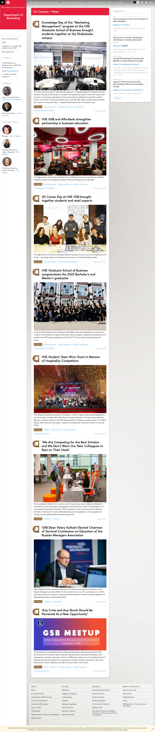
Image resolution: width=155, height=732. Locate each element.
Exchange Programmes (69, 704)
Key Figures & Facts (37, 694)
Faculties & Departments (39, 701)
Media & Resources (131, 687)
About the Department (10, 39)
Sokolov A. (135, 64)
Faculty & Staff (36, 707)
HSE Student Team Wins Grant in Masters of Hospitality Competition (71, 359)
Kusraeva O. (128, 90)
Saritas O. (116, 64)
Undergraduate (67, 697)
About (34, 687)
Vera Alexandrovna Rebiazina (11, 99)
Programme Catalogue (69, 694)
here (84, 728)
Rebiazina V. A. (118, 25)
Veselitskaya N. (126, 64)
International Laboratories (101, 690)
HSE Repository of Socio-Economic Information (134, 705)
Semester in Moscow (69, 711)
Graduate (65, 701)
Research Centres (98, 694)
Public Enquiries (36, 718)
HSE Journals (127, 694)
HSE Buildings (35, 711)
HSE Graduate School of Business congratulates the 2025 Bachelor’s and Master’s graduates (68, 274)
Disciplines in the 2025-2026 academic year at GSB (11, 47)
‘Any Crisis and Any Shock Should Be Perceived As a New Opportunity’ (67, 612)
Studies (65, 687)
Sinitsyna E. (117, 46)
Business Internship (68, 715)
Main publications (8, 52)
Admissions (65, 690)
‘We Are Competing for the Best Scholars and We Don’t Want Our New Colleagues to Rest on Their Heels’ (72, 446)
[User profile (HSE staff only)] (146, 2)
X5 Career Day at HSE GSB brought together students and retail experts (67, 198)
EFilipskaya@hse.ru (13, 71)
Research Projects (98, 697)
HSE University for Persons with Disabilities (45, 715)
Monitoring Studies (98, 701)
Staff (4, 42)
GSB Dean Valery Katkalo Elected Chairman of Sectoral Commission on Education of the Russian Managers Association (72, 531)
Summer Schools (67, 707)
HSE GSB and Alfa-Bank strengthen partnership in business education (66, 121)
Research (96, 687)
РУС (135, 2)
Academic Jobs (97, 707)
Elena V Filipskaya (15, 136)
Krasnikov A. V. (138, 90)
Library (125, 701)
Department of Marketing (13, 16)
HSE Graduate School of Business (13, 7)
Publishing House (128, 697)
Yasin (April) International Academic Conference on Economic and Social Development (104, 713)
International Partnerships (39, 704)
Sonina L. (127, 25)
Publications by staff (129, 690)
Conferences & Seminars (100, 704)
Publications (118, 11)
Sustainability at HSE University (41, 697)
